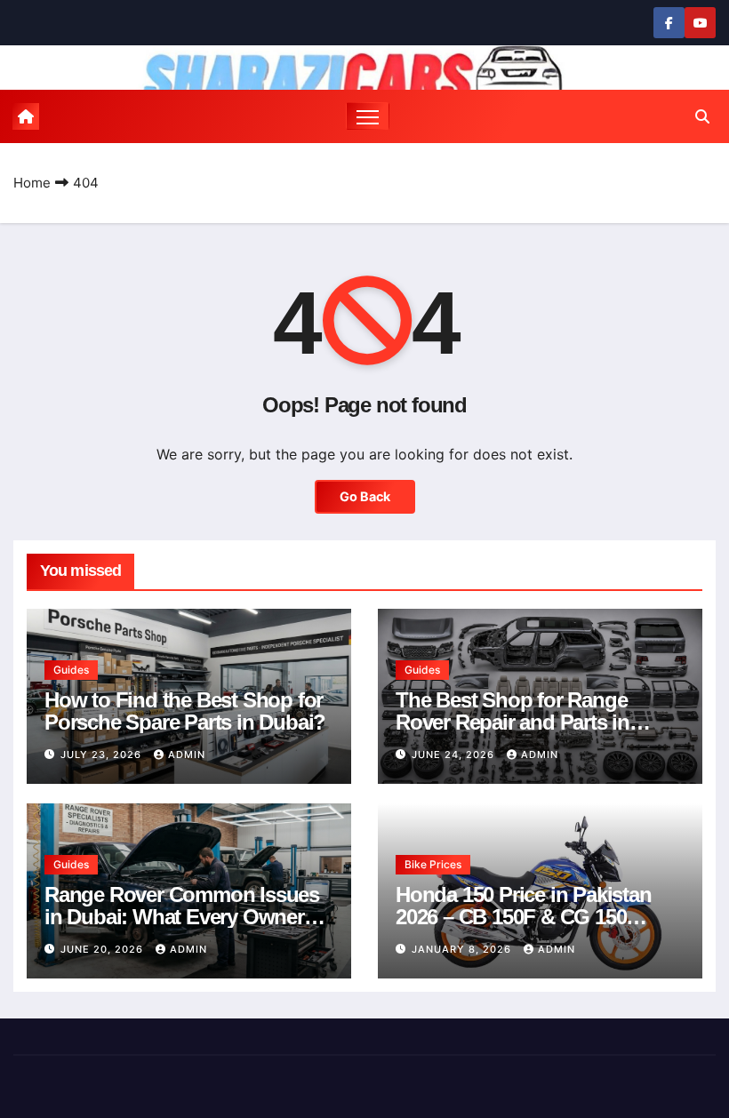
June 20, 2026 (103, 949)
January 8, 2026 (463, 949)
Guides (71, 669)
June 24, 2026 (455, 754)
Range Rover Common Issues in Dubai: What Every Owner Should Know (181, 916)
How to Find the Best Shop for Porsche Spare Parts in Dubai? (184, 711)
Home (32, 182)
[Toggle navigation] (367, 116)
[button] (702, 116)
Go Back (365, 496)
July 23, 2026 (102, 754)
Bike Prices (433, 864)
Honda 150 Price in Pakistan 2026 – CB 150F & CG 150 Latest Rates (524, 916)
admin (186, 754)
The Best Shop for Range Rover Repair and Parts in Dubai (512, 722)
